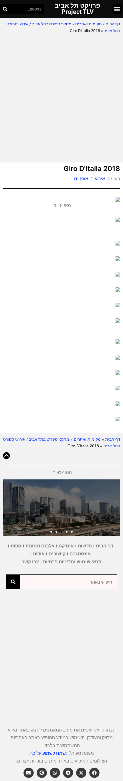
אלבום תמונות (40, 546)
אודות (39, 554)
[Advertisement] (61, 98)
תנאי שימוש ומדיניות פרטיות (72, 561)
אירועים (97, 178)
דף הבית (113, 24)
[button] (117, 9)
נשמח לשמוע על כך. (48, 753)
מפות (16, 546)
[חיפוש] (5, 9)
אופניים (80, 178)
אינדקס (66, 546)
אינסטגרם (80, 554)
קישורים (57, 554)
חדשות (85, 546)
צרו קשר (30, 561)
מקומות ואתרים (88, 24)
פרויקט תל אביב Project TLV (77, 8)
